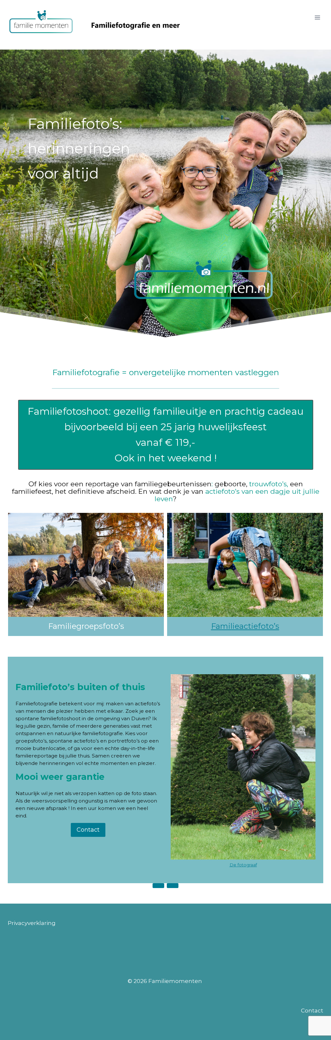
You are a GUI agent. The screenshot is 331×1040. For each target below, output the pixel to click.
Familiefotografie (37, 703)
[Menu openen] (317, 17)
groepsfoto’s (31, 741)
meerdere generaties (102, 726)
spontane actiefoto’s (74, 741)
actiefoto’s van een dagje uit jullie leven (237, 495)
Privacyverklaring (32, 923)
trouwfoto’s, (268, 484)
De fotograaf (243, 864)
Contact (312, 1010)
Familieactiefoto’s (245, 626)
